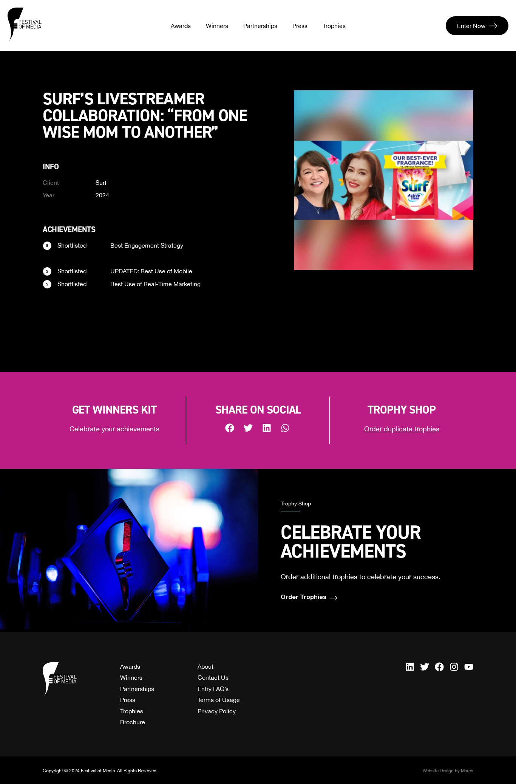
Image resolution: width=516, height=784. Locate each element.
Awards (181, 25)
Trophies (334, 25)
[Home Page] (25, 25)
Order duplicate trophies (401, 429)
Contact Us (213, 677)
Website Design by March (448, 770)
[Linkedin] (409, 666)
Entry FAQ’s (213, 688)
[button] (230, 427)
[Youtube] (468, 666)
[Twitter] (424, 666)
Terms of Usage (219, 699)
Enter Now (471, 25)
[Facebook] (439, 666)
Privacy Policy (217, 711)
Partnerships (260, 25)
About (205, 666)
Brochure (132, 722)
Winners (217, 25)
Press (299, 25)
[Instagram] (454, 666)
